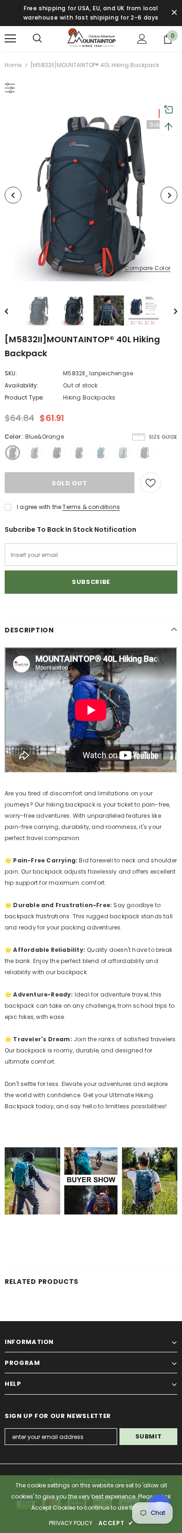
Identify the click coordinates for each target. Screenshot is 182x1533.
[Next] (169, 195)
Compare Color (147, 268)
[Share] (169, 482)
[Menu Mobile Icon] (10, 38)
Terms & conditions (91, 507)
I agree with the (39, 507)
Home (13, 65)
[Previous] (13, 195)
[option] (91, 195)
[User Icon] (142, 39)
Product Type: (24, 397)
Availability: (22, 385)
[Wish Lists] (150, 482)
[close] (174, 13)
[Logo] (91, 38)
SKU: (11, 373)
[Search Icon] (37, 38)
